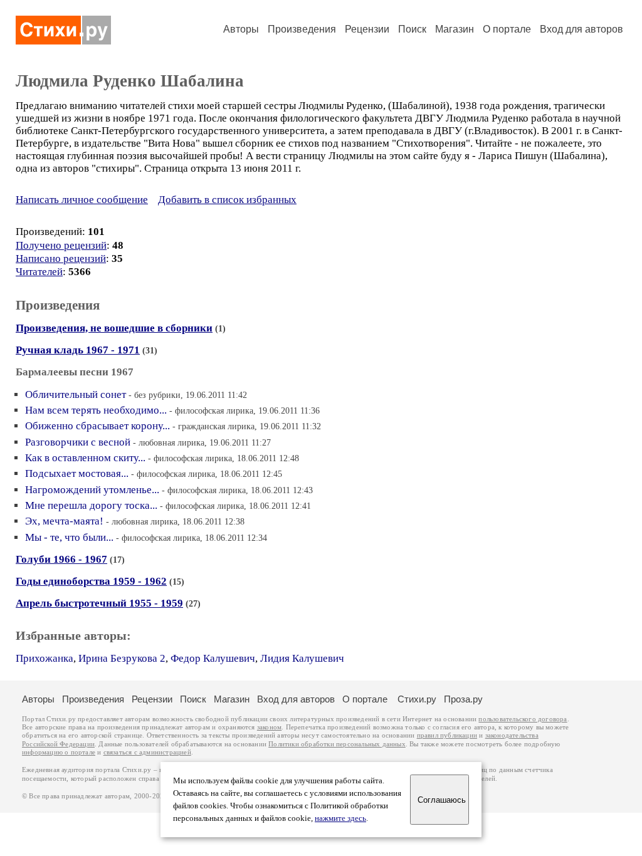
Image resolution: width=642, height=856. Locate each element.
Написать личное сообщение (82, 200)
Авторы (241, 29)
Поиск (412, 29)
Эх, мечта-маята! (64, 521)
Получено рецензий (61, 245)
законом (269, 727)
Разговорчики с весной (77, 442)
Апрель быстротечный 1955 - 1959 (99, 603)
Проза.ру (463, 699)
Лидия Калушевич (302, 658)
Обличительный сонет (75, 394)
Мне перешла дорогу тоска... (91, 505)
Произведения (302, 29)
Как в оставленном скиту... (85, 458)
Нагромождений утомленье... (92, 490)
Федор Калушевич (213, 658)
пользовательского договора (522, 719)
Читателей (39, 272)
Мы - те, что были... (69, 537)
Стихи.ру (416, 699)
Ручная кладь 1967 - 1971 (78, 350)
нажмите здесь (340, 818)
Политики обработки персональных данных (337, 744)
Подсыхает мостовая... (77, 473)
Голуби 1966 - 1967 (61, 559)
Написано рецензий (61, 258)
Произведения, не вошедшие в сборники (114, 328)
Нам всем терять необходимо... (96, 410)
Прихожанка (44, 658)
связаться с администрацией (147, 752)
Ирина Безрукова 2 (122, 658)
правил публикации (447, 735)
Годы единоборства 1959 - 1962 (91, 581)
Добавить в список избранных (227, 200)
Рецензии (367, 29)
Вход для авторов (581, 29)
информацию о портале (58, 752)
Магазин (454, 29)
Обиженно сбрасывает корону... (97, 426)
